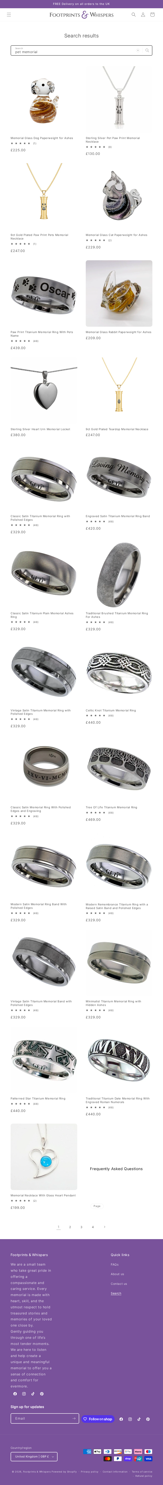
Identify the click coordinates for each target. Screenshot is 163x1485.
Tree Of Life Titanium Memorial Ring (111, 807)
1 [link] (58, 1227)
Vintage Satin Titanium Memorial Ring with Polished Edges (41, 712)
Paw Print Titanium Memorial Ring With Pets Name (42, 333)
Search (116, 1293)
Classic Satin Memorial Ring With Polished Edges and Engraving (41, 809)
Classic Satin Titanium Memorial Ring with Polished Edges (40, 517)
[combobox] (81, 50)
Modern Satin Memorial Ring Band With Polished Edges (39, 905)
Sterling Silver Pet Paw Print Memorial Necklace (113, 139)
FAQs (114, 1264)
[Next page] (104, 1227)
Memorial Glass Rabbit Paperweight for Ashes (119, 332)
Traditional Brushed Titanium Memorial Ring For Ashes (117, 615)
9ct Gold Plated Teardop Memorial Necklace (117, 429)
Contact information (115, 1471)
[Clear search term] (138, 50)
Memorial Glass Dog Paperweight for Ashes (42, 138)
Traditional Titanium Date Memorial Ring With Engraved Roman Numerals (118, 1100)
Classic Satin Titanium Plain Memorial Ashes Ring (42, 615)
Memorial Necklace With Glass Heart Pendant (43, 1195)
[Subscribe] (74, 1418)
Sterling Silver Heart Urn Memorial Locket (40, 429)
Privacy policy (89, 1471)
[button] (9, 14)
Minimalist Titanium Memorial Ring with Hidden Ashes (113, 1003)
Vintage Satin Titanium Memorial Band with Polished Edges (41, 1003)
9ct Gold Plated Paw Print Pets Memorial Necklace (39, 236)
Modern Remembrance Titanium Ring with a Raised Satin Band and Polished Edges (117, 906)
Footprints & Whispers (37, 1471)
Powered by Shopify (64, 1471)
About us (117, 1274)
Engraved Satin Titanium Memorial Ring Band (118, 516)
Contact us (119, 1283)
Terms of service (142, 1471)
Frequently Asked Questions (116, 1169)
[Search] (147, 50)
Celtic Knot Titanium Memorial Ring (111, 710)
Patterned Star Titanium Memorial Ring (38, 1098)
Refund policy (143, 1475)
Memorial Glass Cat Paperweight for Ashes (117, 235)
